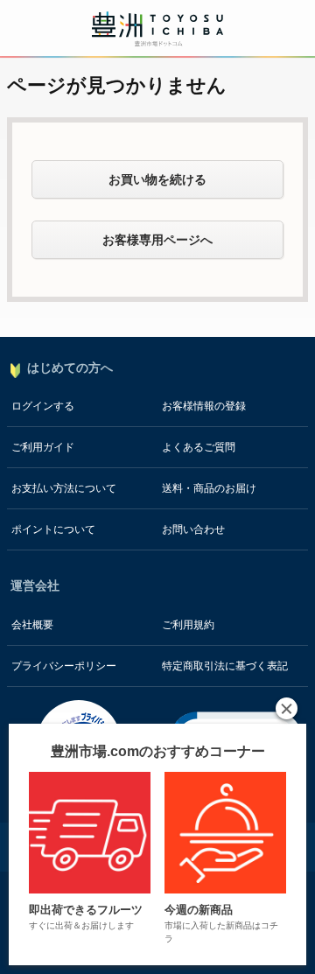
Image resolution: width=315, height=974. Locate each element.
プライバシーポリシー (63, 666)
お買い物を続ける (157, 179)
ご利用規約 (188, 625)
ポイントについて (53, 529)
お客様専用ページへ (157, 240)
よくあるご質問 (198, 447)
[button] (287, 708)
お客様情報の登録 (204, 406)
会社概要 (32, 625)
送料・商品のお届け (209, 488)
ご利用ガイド (42, 447)
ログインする (42, 406)
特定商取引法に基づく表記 (225, 666)
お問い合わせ (193, 529)
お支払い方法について (63, 488)
